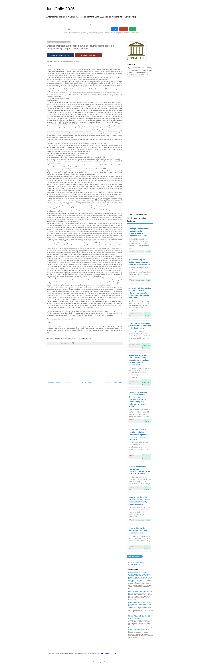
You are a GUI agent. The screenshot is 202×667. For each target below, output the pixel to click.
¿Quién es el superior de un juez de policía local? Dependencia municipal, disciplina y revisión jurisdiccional (139, 360)
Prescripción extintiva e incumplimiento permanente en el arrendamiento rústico (138, 232)
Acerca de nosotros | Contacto (137, 562)
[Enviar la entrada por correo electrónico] (72, 343)
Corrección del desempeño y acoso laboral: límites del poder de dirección (139, 325)
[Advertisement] (84, 364)
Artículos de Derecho (134, 564)
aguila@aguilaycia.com (107, 653)
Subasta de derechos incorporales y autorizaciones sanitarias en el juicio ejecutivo (139, 470)
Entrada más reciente (54, 382)
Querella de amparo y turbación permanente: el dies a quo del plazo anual (139, 261)
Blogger (106, 662)
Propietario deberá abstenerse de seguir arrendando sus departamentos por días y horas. (140, 604)
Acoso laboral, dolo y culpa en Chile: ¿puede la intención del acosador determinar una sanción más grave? (139, 293)
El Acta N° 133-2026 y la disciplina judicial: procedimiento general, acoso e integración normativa (138, 434)
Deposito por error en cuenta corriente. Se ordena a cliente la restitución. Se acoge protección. (140, 629)
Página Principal (86, 382)
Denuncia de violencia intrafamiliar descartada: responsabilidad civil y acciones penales (139, 500)
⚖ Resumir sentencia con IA (60, 55)
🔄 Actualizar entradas (134, 556)
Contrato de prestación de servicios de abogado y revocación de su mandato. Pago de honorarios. (139, 617)
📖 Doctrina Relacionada (88, 55)
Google (115, 29)
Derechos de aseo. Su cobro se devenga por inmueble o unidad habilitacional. (140, 592)
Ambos (133, 29)
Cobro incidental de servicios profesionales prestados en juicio (138, 530)
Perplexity (123, 29)
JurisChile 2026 (60, 9)
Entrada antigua (117, 382)
